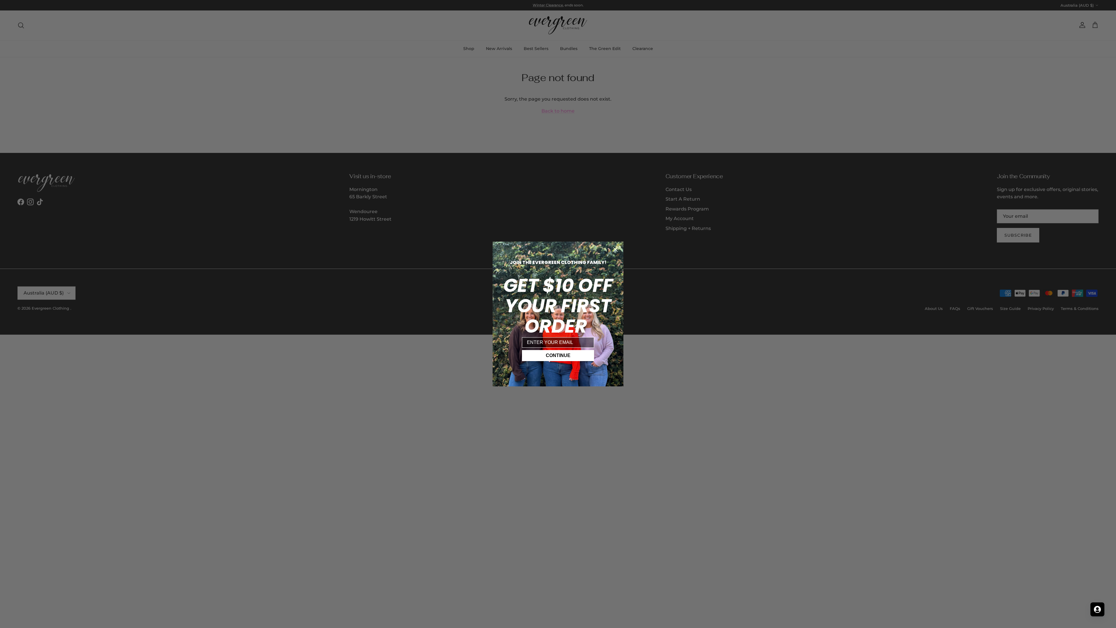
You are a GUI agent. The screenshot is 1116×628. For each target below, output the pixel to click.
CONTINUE (558, 355)
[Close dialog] (615, 250)
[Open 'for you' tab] (1097, 609)
